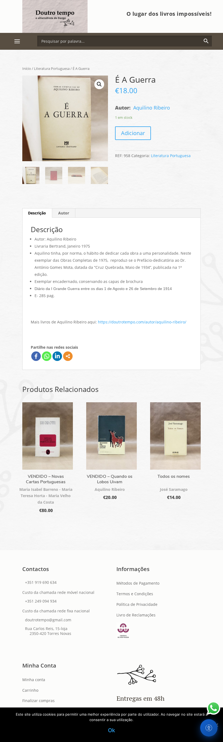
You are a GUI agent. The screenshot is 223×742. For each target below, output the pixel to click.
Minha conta (33, 679)
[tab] (37, 213)
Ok (111, 730)
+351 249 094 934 (41, 601)
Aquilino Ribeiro (151, 107)
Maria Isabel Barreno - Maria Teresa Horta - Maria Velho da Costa (45, 496)
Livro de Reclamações (136, 615)
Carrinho (30, 690)
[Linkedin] (57, 356)
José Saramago (174, 489)
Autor (63, 213)
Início (26, 68)
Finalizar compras (38, 700)
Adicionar (133, 133)
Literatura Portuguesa (52, 68)
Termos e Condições (134, 593)
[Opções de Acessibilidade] (209, 728)
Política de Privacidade (136, 604)
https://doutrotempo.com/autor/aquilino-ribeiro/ (142, 322)
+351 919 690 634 (41, 582)
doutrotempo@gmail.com (48, 619)
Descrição (37, 213)
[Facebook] (36, 356)
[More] (68, 356)
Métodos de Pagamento (137, 583)
